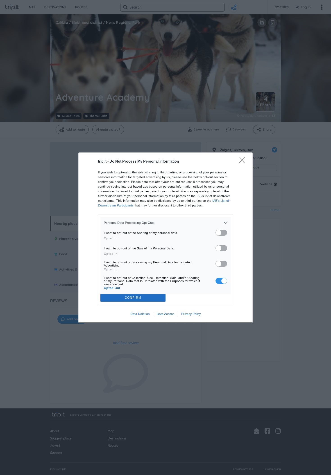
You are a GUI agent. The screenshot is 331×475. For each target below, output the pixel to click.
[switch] (221, 233)
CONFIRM (133, 297)
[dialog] (165, 237)
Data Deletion (140, 314)
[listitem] (165, 222)
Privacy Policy (191, 314)
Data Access (165, 314)
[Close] (243, 161)
